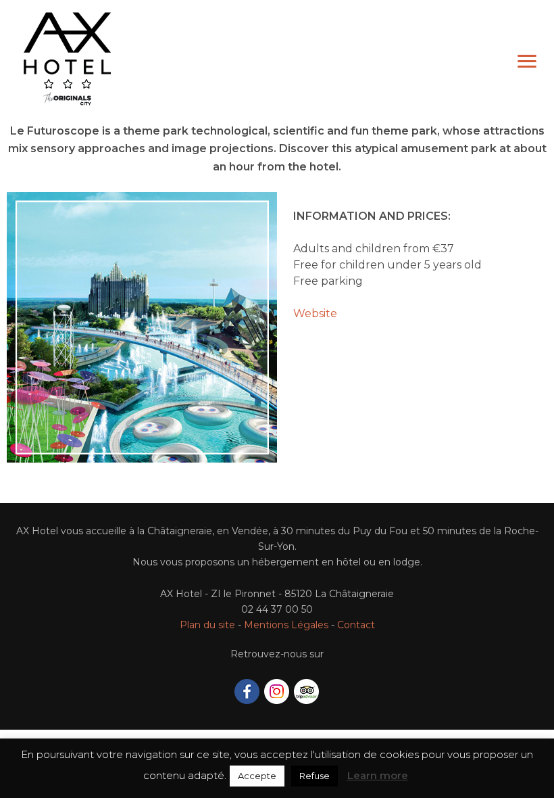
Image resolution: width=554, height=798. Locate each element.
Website (315, 313)
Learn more (377, 786)
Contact (356, 625)
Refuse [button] (314, 786)
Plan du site (207, 625)
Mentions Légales (286, 625)
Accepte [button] (257, 786)
